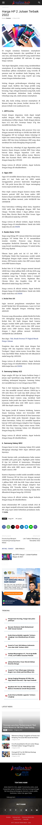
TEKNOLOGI (5, 7)
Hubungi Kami (16, 817)
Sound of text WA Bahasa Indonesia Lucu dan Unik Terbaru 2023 (21, 646)
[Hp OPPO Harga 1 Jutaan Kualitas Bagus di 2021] (7, 557)
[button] (3, 2)
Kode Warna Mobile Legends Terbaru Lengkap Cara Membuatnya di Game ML (21, 637)
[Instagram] (10, 810)
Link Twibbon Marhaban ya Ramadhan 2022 (31, 540)
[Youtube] (37, 810)
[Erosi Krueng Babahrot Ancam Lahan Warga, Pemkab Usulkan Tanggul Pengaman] (6, 746)
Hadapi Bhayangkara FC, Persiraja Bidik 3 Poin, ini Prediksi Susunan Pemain (22, 654)
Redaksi (8, 18)
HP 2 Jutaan (19, 518)
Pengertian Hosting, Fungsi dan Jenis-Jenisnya (21, 620)
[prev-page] (3, 564)
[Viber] (35, 527)
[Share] (21, 810)
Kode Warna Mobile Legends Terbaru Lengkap (21, 696)
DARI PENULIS (20, 549)
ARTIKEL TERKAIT (7, 549)
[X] (13, 527)
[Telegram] (26, 527)
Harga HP (10, 518)
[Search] (39, 2)
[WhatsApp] (8, 527)
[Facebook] (4, 527)
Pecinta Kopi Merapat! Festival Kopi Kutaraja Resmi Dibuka (11, 541)
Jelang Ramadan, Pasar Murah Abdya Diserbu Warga (21, 663)
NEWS (5, 730)
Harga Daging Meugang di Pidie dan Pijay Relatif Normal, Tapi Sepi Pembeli (22, 679)
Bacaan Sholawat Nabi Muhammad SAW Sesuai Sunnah (20, 628)
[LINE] (31, 527)
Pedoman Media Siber (28, 817)
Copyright (25, 819)
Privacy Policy (17, 819)
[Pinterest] (17, 527)
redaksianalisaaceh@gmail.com (26, 797)
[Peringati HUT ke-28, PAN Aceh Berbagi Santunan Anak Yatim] (6, 754)
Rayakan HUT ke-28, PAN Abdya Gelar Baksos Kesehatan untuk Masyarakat (21, 687)
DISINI (17, 227)
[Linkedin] (22, 527)
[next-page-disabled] (6, 564)
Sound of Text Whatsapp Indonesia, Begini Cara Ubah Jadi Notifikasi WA (21, 671)
